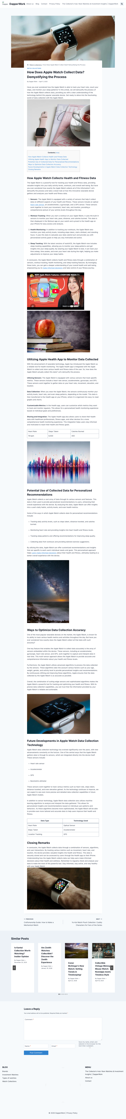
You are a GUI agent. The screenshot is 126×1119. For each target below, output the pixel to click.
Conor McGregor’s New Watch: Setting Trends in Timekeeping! (76, 969)
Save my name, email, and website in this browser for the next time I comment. (90, 1044)
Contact (44, 4)
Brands (5, 1071)
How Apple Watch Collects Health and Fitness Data (47, 157)
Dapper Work (33, 81)
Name (28, 1046)
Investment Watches (10, 1075)
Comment (29, 1019)
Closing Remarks (34, 169)
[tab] (59, 994)
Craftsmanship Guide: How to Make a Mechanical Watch (39, 922)
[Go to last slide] (14, 967)
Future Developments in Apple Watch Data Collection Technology (52, 167)
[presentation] (76, 950)
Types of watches (9, 1078)
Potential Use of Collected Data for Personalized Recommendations (53, 162)
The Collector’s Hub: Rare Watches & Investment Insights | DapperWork (90, 4)
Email (54, 1046)
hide (57, 153)
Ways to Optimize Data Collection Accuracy (44, 164)
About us (30, 4)
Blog (37, 4)
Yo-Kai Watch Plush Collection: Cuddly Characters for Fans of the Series (87, 922)
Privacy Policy (54, 4)
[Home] (27, 65)
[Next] (111, 967)
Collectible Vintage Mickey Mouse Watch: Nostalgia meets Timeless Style (103, 969)
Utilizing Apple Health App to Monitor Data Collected (48, 159)
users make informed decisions (44, 553)
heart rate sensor (37, 205)
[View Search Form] (122, 4)
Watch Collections (34, 68)
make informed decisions (53, 268)
